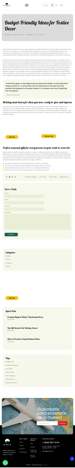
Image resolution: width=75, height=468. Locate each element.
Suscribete (62, 423)
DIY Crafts (43, 177)
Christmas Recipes (31, 177)
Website (7, 206)
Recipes (14, 35)
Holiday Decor (64, 177)
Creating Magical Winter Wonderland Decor (25, 317)
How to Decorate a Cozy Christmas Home (23, 339)
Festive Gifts (53, 177)
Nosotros (22, 449)
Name (7, 193)
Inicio (20, 442)
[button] (5, 462)
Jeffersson (46, 465)
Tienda (21, 445)
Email (6, 199)
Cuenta (32, 447)
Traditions (21, 35)
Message (8, 212)
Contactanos (23, 452)
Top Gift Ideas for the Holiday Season (22, 328)
